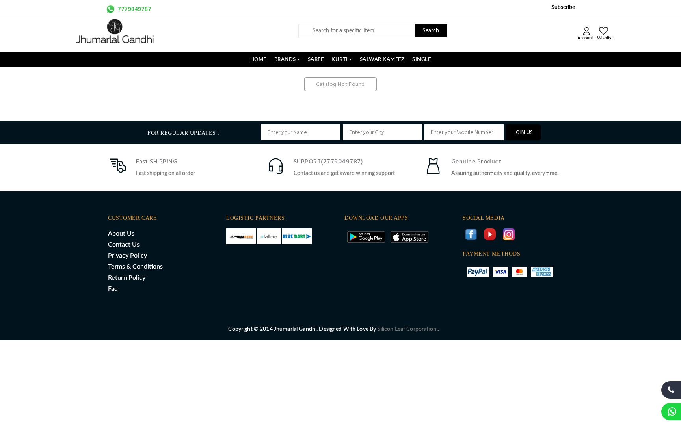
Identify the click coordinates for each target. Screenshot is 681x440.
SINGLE (421, 59)
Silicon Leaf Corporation (407, 329)
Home (258, 59)
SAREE (316, 59)
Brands (285, 59)
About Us (121, 233)
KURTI (339, 59)
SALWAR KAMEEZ (382, 59)
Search (430, 30)
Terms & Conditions (135, 267)
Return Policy (126, 278)
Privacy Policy (127, 255)
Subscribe (563, 7)
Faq (113, 289)
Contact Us (124, 244)
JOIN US (523, 132)
